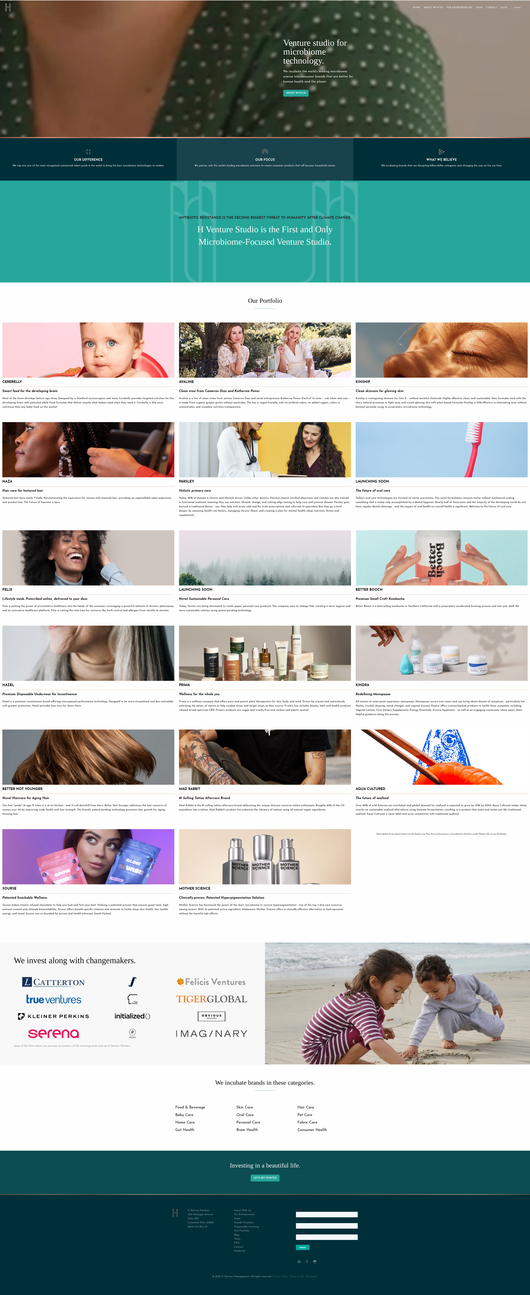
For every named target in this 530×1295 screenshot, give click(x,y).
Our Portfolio (241, 1230)
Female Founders (244, 1222)
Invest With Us (433, 7)
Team (479, 7)
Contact (491, 7)
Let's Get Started (265, 1178)
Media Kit (239, 1251)
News (237, 1239)
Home (416, 7)
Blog (504, 7)
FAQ (236, 1243)
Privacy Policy (280, 1276)
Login (517, 8)
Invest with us (296, 93)
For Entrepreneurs (459, 7)
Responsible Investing (246, 1226)
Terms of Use (296, 1276)
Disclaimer (311, 1276)
